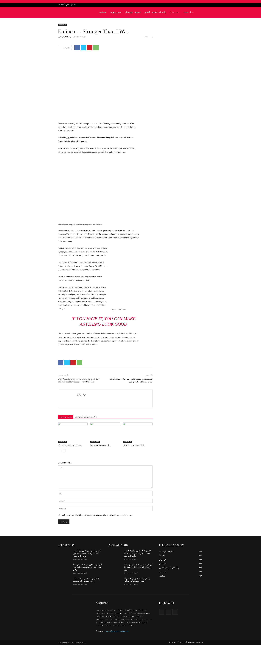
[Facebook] (192, 5)
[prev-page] (59, 450)
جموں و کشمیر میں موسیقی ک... (70, 445)
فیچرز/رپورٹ (115, 12)
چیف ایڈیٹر (67, 37)
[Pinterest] (89, 47)
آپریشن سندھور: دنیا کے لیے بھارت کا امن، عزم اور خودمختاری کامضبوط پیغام (87, 567)
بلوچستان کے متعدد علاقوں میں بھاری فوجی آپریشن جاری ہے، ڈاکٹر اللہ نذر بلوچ (131, 380)
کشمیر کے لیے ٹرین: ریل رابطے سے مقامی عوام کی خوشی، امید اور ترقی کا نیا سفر (87, 553)
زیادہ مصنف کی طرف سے (85, 417)
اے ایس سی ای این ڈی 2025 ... (134, 445)
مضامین (102, 12)
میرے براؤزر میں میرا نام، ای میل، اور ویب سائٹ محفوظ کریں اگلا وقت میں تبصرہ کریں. (97, 515)
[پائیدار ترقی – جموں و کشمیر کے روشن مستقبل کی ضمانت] (64, 581)
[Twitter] (197, 5)
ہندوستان (174, 12)
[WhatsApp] (96, 47)
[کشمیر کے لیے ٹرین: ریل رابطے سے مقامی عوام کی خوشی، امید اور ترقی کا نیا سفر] (64, 554)
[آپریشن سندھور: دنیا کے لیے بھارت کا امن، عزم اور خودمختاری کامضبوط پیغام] (64, 568)
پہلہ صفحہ (188, 12)
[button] (200, 12)
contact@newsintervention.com (117, 631)
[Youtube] (201, 5)
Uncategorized (62, 24)
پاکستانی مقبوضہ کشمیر (155, 12)
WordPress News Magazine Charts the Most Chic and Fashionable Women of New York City (78, 380)
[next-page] (64, 450)
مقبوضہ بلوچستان (132, 12)
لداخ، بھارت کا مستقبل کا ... (100, 445)
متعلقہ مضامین (66, 417)
